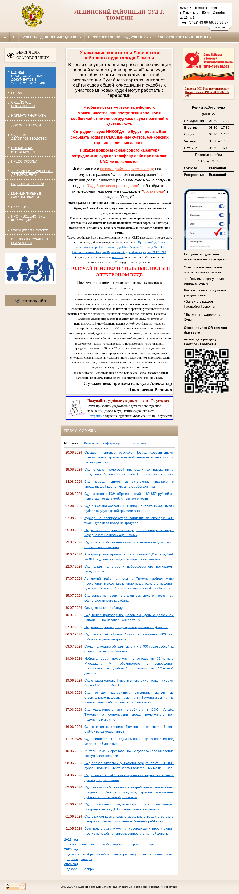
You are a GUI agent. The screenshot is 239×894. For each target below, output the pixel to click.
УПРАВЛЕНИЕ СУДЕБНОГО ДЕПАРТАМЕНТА (32, 173)
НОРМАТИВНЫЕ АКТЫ (28, 116)
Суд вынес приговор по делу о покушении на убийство (126, 627)
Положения (137, 443)
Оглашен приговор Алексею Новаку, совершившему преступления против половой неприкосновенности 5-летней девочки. (129, 457)
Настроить (94, 416)
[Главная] (4, 37)
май (106, 844)
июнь (95, 844)
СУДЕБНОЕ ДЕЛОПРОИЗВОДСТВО (29, 136)
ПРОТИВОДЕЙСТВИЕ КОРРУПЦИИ (28, 218)
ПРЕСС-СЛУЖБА (24, 161)
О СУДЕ (17, 93)
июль (84, 844)
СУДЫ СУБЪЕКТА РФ (27, 184)
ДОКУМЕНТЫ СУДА (26, 125)
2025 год (71, 849)
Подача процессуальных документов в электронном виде (28, 77)
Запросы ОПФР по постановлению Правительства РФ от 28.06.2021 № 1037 (207, 92)
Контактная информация (103, 443)
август (71, 844)
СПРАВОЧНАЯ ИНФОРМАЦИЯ (23, 150)
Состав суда (153, 191)
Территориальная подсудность (118, 37)
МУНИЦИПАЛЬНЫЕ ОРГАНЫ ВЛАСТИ (26, 195)
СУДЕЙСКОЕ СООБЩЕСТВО (23, 104)
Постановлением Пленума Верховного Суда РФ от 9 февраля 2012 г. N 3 (119, 252)
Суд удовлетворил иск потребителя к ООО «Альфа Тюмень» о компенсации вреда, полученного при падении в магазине (129, 714)
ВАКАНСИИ (20, 207)
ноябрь (88, 854)
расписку (118, 257)
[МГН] (30, 282)
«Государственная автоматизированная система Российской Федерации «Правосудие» (126, 886)
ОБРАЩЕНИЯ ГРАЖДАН (29, 230)
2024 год (71, 864)
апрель (117, 844)
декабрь (73, 854)
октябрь (103, 854)
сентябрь (120, 854)
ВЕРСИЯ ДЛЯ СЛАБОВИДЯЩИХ (32, 55)
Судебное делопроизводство (50, 37)
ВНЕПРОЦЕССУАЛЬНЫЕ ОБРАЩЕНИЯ (30, 241)
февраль (133, 844)
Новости (71, 443)
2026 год (71, 839)
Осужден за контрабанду (103, 608)
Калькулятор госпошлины (183, 37)
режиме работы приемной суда (127, 169)
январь (149, 844)
